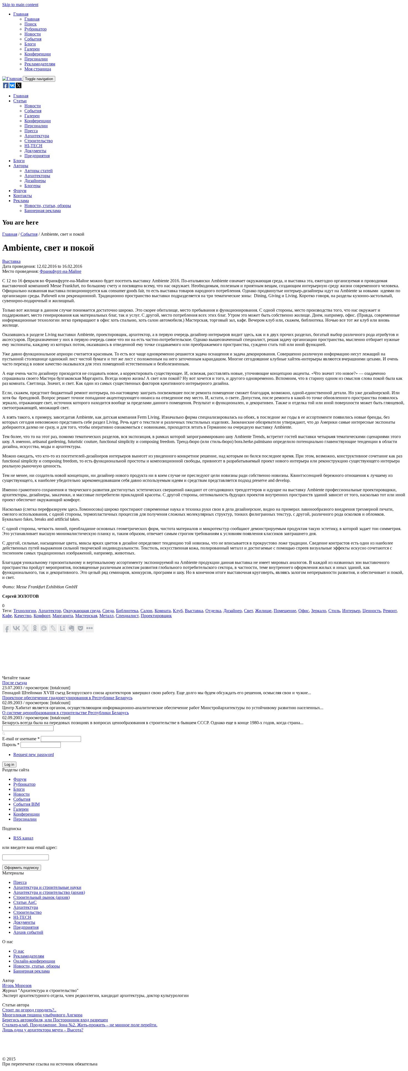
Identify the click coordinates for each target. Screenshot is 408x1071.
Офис (303, 610)
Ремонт (390, 610)
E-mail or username (21, 738)
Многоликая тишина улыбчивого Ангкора (42, 1015)
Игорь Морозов (17, 985)
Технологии (24, 610)
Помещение (285, 610)
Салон (146, 610)
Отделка (213, 610)
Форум (19, 190)
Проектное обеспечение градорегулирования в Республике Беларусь (67, 697)
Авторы (20, 165)
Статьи (20, 100)
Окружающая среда (81, 610)
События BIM (26, 804)
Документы (35, 150)
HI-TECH (33, 145)
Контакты (22, 195)
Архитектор (49, 610)
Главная (20, 14)
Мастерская (86, 615)
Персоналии (36, 59)
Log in (9, 764)
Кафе (7, 615)
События (32, 39)
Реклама (21, 200)
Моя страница (37, 69)
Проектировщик (156, 615)
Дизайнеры (35, 180)
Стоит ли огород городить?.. (29, 1010)
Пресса (31, 130)
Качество (22, 615)
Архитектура (36, 135)
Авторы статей (38, 170)
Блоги (30, 44)
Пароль (10, 744)
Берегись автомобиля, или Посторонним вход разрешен (55, 1019)
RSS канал (23, 838)
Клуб (178, 610)
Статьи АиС (25, 902)
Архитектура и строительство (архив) (49, 892)
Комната (163, 610)
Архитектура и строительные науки (47, 887)
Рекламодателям (39, 64)
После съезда (14, 682)
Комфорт (42, 615)
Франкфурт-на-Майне (60, 271)
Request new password (33, 754)
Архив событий (28, 932)
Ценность (371, 610)
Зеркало (318, 610)
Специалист (127, 615)
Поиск (30, 24)
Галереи (32, 49)
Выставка (11, 261)
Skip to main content (20, 4)
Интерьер (351, 610)
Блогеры (32, 185)
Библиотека (127, 610)
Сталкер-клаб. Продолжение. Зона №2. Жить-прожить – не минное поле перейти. (79, 1024)
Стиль (334, 610)
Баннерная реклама (42, 210)
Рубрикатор (35, 29)
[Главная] (12, 78)
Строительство (38, 140)
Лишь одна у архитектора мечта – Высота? (42, 1029)
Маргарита (62, 615)
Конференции (37, 54)
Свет (248, 610)
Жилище (263, 610)
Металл (106, 615)
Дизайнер (232, 610)
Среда (108, 610)
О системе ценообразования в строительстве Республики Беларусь (65, 712)
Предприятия (37, 155)
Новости (32, 34)
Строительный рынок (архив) (41, 897)
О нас (18, 951)
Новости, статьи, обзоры (47, 205)
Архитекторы (37, 175)
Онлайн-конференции (34, 961)
